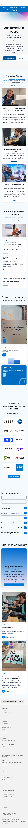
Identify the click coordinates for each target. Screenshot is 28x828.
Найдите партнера (5, 766)
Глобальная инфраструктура (7, 714)
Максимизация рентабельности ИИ (8, 740)
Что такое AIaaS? (5, 800)
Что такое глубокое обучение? (7, 798)
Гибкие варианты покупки (6, 736)
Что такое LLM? (4, 802)
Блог (2, 775)
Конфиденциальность (15, 819)
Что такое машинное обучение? (8, 796)
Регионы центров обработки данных (8, 716)
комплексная (12, 79)
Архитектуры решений (6, 750)
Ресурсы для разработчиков (7, 777)
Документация (4, 773)
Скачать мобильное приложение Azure (13, 701)
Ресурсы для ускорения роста (7, 748)
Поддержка (4, 753)
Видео (3, 785)
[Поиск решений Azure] (1, 2)
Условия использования (6, 821)
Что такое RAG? (4, 807)
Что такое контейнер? (6, 805)
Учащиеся (3, 779)
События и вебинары (6, 781)
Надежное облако (5, 719)
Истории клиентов (5, 723)
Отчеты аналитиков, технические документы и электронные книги (14, 783)
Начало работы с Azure (6, 712)
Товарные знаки (14, 821)
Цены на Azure (4, 731)
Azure (2, 4)
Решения (3, 746)
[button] (4, 341)
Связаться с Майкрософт (6, 819)
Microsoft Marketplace (6, 764)
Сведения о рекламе (22, 821)
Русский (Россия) (7, 811)
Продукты (3, 729)
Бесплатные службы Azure (6, 733)
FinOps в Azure (4, 738)
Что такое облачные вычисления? (8, 792)
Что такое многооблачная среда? (8, 794)
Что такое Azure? (5, 710)
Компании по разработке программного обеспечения (12, 762)
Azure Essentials (4, 721)
